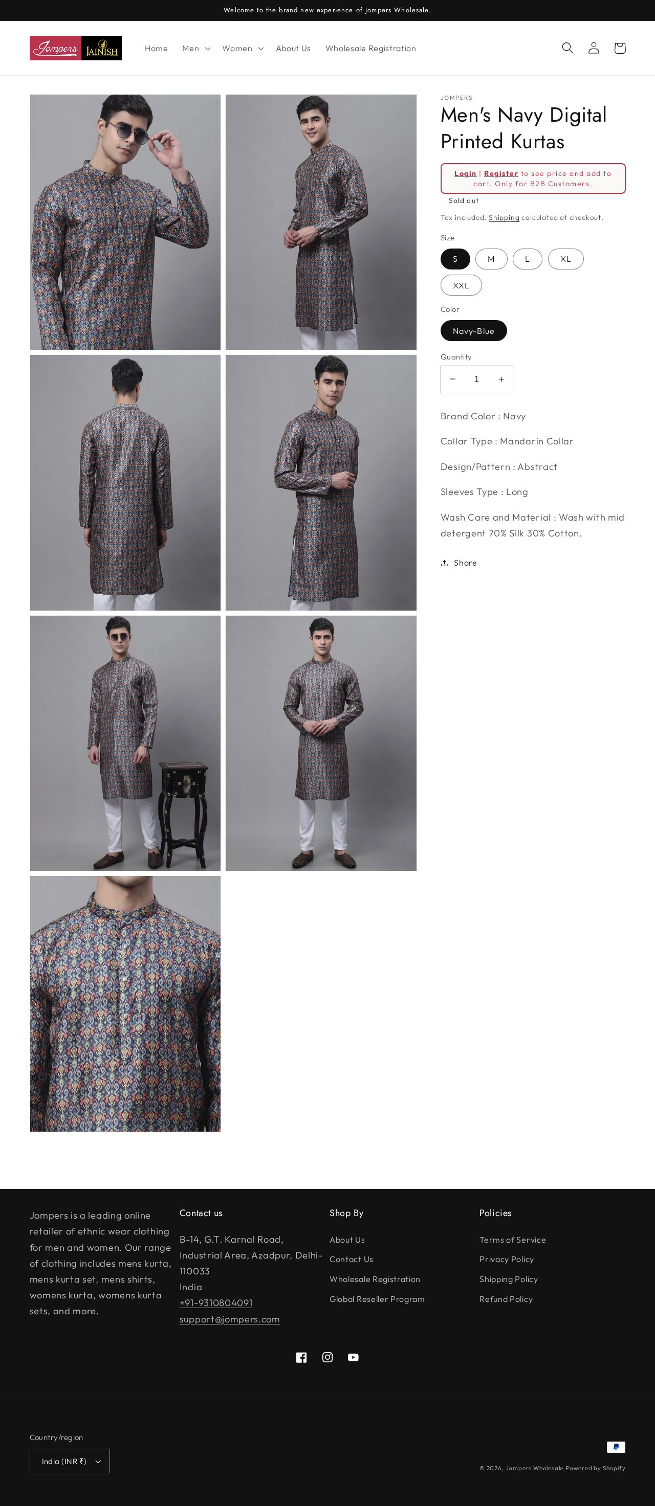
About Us (347, 1239)
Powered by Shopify (595, 1468)
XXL (461, 285)
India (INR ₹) (64, 1461)
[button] (195, 48)
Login (465, 172)
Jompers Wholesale (535, 1468)
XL (566, 259)
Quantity (456, 356)
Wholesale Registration (375, 1279)
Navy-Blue (474, 330)
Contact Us (352, 1259)
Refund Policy (506, 1299)
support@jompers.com (230, 1319)
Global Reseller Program (377, 1299)
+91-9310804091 (216, 1303)
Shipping (504, 217)
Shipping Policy (508, 1279)
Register (501, 172)
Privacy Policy (506, 1259)
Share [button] (465, 562)
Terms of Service (512, 1239)
